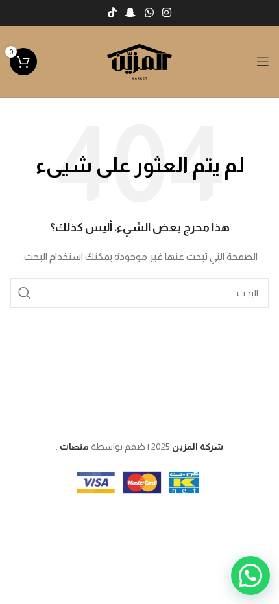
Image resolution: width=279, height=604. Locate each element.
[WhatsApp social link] (149, 13)
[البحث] (25, 293)
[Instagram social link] (166, 13)
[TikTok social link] (112, 13)
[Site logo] (139, 61)
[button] (250, 575)
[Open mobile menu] (263, 62)
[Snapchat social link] (130, 13)
